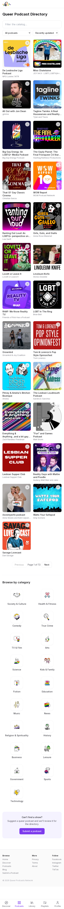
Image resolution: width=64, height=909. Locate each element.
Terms (35, 863)
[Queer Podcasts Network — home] (6, 4)
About (34, 866)
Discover (6, 863)
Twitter (55, 866)
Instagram (56, 863)
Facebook (57, 859)
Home (5, 859)
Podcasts (6, 866)
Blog (4, 869)
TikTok (55, 869)
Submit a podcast (32, 831)
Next (46, 564)
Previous (19, 564)
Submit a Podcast (10, 873)
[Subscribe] (27, 43)
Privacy (35, 859)
